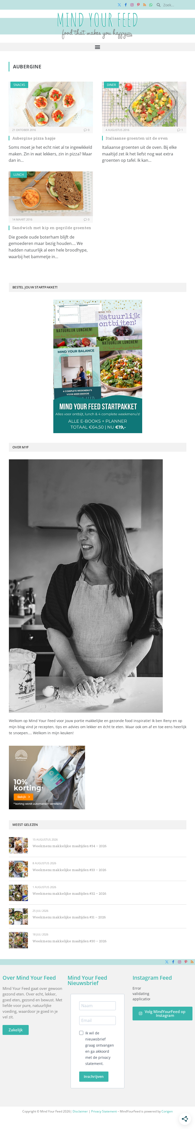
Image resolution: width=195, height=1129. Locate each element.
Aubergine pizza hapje (33, 138)
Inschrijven (94, 1076)
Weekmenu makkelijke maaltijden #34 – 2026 (69, 846)
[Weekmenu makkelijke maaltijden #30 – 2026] (18, 940)
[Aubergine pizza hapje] (51, 104)
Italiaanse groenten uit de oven (137, 138)
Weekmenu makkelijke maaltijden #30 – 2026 (69, 941)
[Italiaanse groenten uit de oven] (144, 104)
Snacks (19, 85)
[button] (97, 47)
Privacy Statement (104, 1111)
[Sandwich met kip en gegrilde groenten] (51, 193)
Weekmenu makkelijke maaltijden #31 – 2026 (69, 917)
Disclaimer (80, 1111)
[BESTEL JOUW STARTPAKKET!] (97, 366)
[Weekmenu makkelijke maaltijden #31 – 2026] (18, 916)
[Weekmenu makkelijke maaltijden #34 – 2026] (18, 845)
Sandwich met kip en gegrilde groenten (51, 227)
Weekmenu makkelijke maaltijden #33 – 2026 (69, 870)
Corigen (167, 1111)
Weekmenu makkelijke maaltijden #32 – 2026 (69, 893)
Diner (111, 85)
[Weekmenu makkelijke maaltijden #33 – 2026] (18, 869)
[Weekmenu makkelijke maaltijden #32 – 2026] (18, 893)
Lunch (18, 174)
